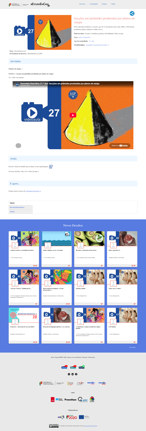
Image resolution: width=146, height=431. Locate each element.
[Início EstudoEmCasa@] (19, 4)
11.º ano (91, 41)
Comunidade (94, 4)
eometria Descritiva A (34, 191)
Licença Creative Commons (90, 426)
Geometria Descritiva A (101, 45)
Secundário (89, 45)
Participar (84, 357)
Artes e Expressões (85, 37)
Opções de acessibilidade (74, 357)
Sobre (52, 357)
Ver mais (132, 347)
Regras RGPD (59, 357)
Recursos (82, 4)
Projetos (104, 4)
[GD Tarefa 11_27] (51, 167)
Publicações (91, 357)
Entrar (113, 4)
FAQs (65, 357)
